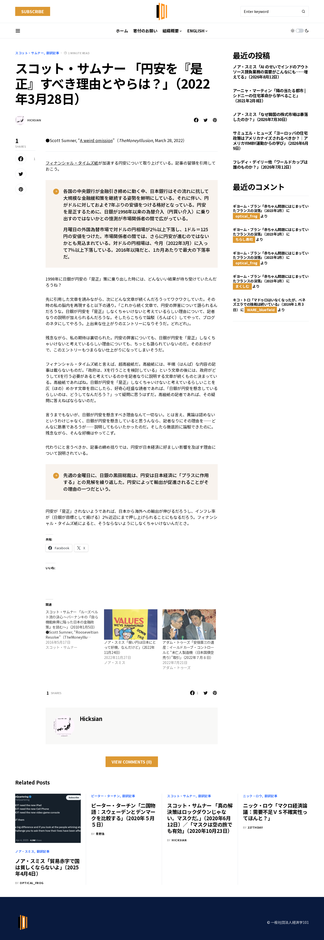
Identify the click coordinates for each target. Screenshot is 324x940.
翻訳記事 (52, 53)
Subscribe (32, 11)
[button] (18, 31)
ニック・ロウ (252, 796)
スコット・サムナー (29, 53)
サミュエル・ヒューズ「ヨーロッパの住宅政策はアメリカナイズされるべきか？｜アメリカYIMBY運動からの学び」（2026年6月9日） (270, 141)
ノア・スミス (24, 851)
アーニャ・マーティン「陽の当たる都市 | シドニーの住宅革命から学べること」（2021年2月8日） (269, 95)
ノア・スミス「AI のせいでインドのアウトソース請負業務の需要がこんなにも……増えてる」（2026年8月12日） (271, 72)
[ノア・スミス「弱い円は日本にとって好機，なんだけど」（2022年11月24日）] (130, 624)
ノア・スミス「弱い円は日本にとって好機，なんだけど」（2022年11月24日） (130, 647)
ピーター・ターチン (105, 796)
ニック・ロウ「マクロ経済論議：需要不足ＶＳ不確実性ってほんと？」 (275, 812)
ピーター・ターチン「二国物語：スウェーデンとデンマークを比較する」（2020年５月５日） (123, 815)
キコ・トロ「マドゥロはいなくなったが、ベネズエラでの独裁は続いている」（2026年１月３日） (269, 304)
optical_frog (246, 216)
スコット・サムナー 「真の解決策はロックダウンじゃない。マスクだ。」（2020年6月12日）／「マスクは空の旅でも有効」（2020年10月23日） (199, 818)
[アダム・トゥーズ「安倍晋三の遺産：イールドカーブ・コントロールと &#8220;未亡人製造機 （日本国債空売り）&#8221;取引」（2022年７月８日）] (189, 624)
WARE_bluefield (260, 309)
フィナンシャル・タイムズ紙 (72, 163)
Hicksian (34, 120)
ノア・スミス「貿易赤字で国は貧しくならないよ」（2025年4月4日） (47, 867)
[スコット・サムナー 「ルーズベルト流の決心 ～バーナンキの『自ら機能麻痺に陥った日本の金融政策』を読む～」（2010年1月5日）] (75, 629)
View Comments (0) (132, 762)
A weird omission (96, 140)
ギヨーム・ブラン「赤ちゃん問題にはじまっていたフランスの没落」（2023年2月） (270, 208)
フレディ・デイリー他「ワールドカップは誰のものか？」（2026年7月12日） (270, 165)
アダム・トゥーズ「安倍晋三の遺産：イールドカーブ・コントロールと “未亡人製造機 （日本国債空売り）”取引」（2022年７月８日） (188, 650)
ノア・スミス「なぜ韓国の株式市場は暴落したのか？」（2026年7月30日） (270, 117)
